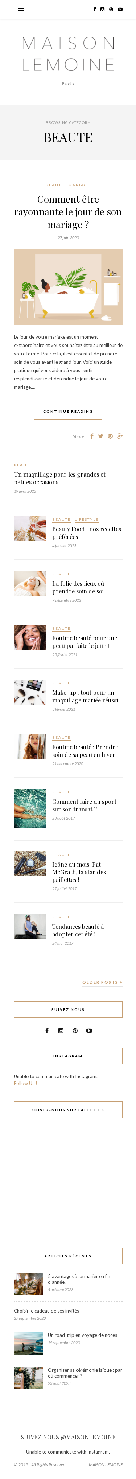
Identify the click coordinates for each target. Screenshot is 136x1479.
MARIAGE (79, 185)
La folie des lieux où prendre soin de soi (78, 587)
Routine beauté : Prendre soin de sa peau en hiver (85, 750)
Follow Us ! (25, 1083)
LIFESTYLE (87, 519)
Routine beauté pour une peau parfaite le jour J (84, 641)
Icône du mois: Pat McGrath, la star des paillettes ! (79, 872)
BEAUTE (55, 185)
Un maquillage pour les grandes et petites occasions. (60, 478)
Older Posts (101, 982)
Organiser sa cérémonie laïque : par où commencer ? (85, 1373)
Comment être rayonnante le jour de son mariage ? (68, 212)
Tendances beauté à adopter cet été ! (78, 930)
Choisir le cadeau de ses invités (46, 1311)
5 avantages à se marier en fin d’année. (79, 1279)
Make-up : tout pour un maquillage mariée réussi (85, 696)
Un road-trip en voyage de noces (82, 1335)
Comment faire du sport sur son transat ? (84, 805)
